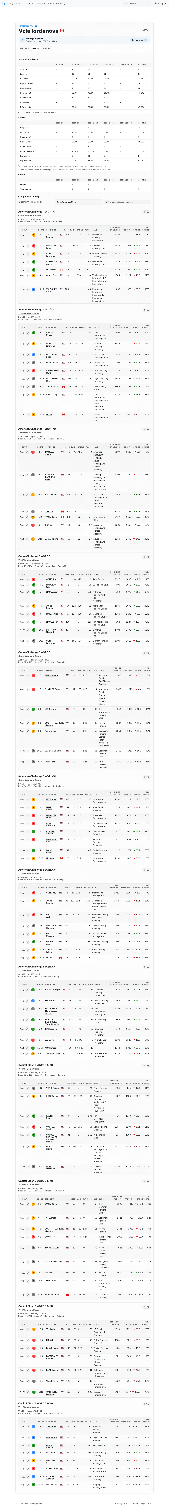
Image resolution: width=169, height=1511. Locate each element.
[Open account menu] (163, 3)
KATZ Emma (51, 494)
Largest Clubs (15, 3)
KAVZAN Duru (52, 1294)
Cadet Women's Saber (29, 215)
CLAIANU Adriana (50, 1477)
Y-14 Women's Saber (28, 313)
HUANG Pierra (49, 1148)
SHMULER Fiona (52, 689)
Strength (46, 48)
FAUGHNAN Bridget (51, 355)
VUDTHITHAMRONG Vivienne (54, 724)
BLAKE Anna (52, 1370)
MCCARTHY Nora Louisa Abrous (51, 1011)
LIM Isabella (51, 1029)
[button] (28, 235)
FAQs (142, 1503)
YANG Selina (52, 386)
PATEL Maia (50, 1218)
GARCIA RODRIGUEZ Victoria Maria (52, 1021)
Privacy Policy (122, 1503)
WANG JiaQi (49, 916)
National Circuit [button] (44, 3)
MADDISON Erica (51, 586)
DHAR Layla (52, 1348)
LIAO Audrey (52, 592)
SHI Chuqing (50, 935)
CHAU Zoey (51, 275)
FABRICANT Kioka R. (52, 1357)
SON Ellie (50, 1452)
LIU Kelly (50, 858)
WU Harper (50, 1048)
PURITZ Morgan (52, 990)
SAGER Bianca (49, 1117)
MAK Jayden (52, 614)
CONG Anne (52, 1468)
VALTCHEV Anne (51, 290)
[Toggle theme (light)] (156, 3)
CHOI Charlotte (50, 824)
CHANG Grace (50, 333)
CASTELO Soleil (51, 1128)
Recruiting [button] (60, 3)
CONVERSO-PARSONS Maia (51, 476)
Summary (24, 48)
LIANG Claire (49, 808)
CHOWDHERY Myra (53, 371)
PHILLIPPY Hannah (51, 927)
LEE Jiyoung (50, 709)
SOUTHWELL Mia (52, 379)
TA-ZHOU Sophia (51, 236)
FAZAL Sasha (52, 362)
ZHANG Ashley (52, 1053)
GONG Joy (51, 579)
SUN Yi (48, 525)
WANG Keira (51, 1204)
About (150, 1503)
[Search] (149, 3)
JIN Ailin (49, 1273)
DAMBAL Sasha (49, 453)
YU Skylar (51, 1329)
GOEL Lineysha (50, 255)
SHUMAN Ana (50, 943)
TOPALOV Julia (52, 1248)
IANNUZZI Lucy (51, 247)
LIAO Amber (52, 622)
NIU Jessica (52, 1484)
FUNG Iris (50, 1340)
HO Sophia (51, 799)
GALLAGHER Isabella (52, 1393)
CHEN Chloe (51, 1281)
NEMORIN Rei (50, 1461)
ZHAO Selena (51, 539)
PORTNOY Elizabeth (51, 631)
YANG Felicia (49, 951)
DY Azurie (50, 1000)
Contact (134, 1503)
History (35, 48)
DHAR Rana (51, 1437)
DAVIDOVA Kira (51, 840)
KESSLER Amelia (50, 832)
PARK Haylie (51, 762)
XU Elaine (49, 1040)
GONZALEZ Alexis (51, 263)
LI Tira (49, 414)
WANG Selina (49, 851)
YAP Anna (51, 1426)
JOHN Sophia (49, 607)
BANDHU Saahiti (53, 751)
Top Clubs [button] (28, 3)
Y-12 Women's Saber (28, 970)
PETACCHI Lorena (53, 1262)
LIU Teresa (51, 270)
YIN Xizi (49, 511)
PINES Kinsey (49, 1446)
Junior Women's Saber (29, 432)
